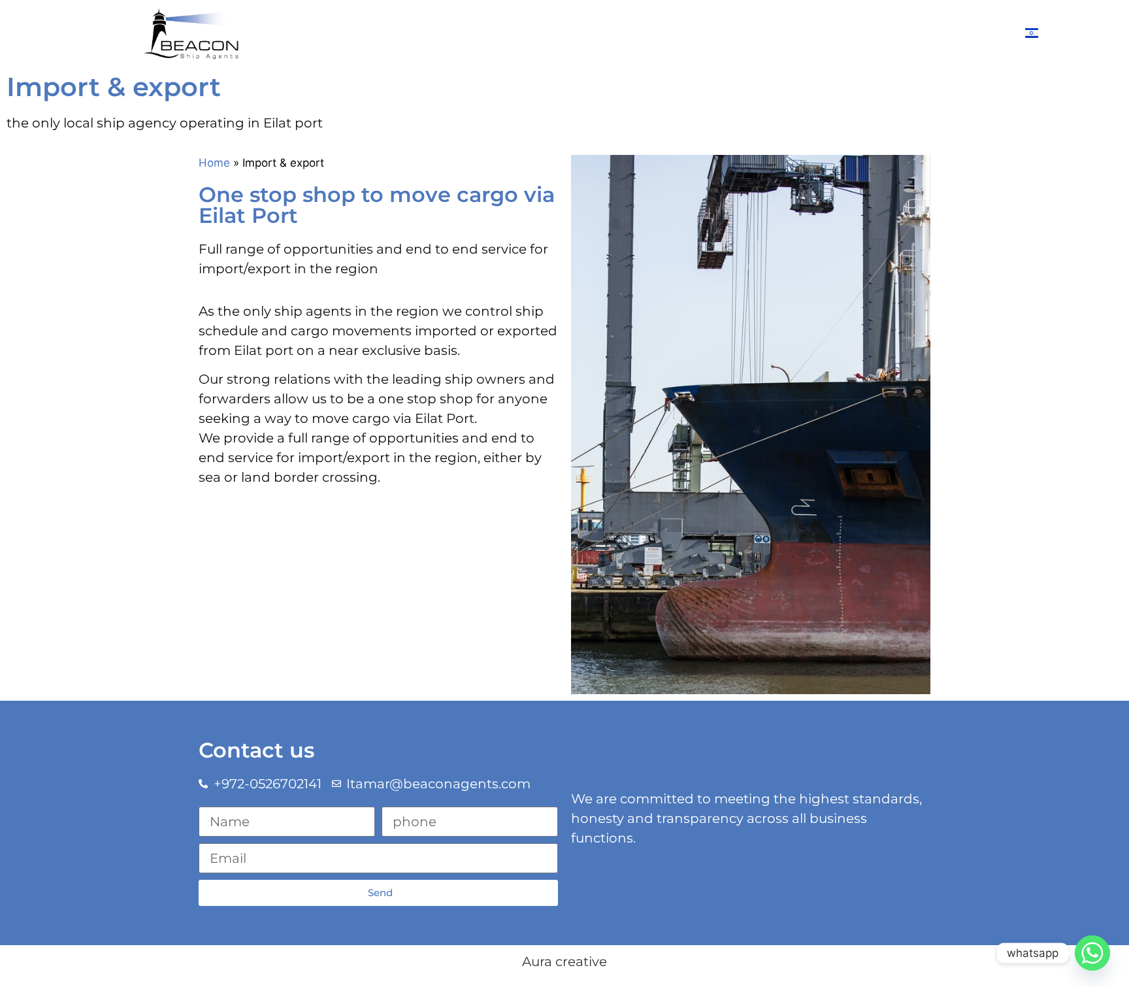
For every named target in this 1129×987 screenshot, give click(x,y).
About (458, 33)
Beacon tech (857, 33)
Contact (938, 33)
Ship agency (534, 33)
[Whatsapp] (1092, 953)
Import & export (693, 33)
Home (214, 162)
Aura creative (564, 961)
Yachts (780, 33)
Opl (615, 33)
